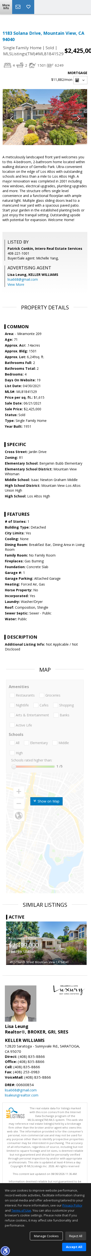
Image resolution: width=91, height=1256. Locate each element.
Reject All (75, 1236)
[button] (5, 1250)
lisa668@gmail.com (23, 279)
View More (16, 284)
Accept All (74, 1247)
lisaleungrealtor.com (21, 1095)
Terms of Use (21, 1210)
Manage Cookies (46, 1236)
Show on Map (48, 801)
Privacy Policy (72, 1205)
